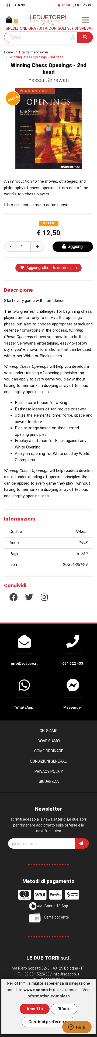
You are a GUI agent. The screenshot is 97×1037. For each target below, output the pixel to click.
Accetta (34, 1008)
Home (8, 52)
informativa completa (48, 996)
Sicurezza (49, 781)
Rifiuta (64, 1008)
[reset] (72, 38)
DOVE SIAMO (49, 741)
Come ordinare (48, 751)
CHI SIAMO (49, 731)
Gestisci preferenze (48, 1021)
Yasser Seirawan (48, 80)
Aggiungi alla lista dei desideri (51, 268)
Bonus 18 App (56, 906)
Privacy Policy (48, 771)
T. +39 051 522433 (34, 974)
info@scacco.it (66, 974)
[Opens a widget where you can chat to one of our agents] (77, 1027)
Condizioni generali (48, 761)
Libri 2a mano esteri (33, 52)
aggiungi (76, 246)
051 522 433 (85, 5)
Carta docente (56, 917)
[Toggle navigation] (85, 20)
